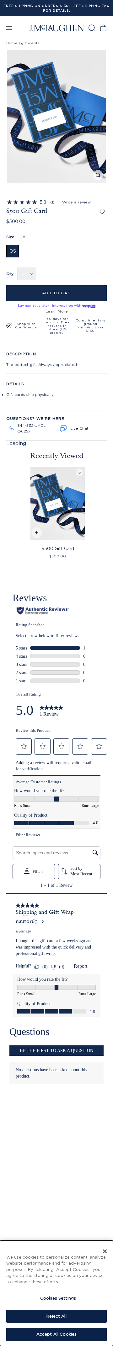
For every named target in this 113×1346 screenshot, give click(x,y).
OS (12, 251)
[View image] (98, 175)
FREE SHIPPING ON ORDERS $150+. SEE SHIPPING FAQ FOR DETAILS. (56, 8)
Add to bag (56, 293)
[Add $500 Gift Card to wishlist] (102, 211)
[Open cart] (103, 28)
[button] (56, 116)
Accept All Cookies (56, 1334)
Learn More (57, 311)
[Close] (105, 1251)
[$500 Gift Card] (57, 503)
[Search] (91, 28)
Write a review (76, 202)
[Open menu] (9, 28)
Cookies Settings (58, 1298)
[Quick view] (36, 533)
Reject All (56, 1316)
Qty (9, 274)
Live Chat (79, 428)
